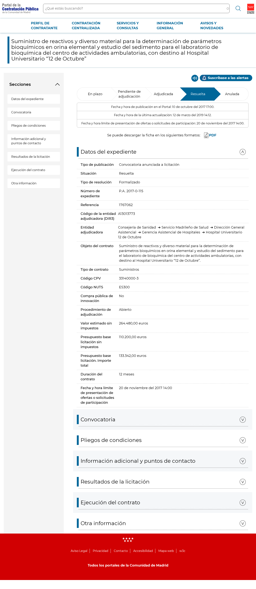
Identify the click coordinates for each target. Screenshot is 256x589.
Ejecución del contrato (28, 170)
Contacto (121, 551)
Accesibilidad (143, 551)
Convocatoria (21, 112)
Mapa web (166, 551)
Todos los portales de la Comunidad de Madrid (128, 565)
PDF (212, 135)
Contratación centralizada (86, 25)
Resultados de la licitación (30, 156)
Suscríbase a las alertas (228, 78)
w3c (182, 551)
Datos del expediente (27, 99)
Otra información (24, 183)
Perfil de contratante (44, 25)
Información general (170, 25)
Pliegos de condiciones (28, 125)
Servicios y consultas (128, 25)
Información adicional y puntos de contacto (28, 141)
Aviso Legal (79, 551)
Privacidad (100, 551)
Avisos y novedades (211, 25)
